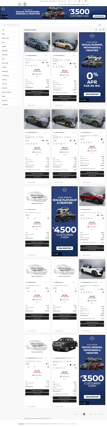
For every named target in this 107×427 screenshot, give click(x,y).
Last (95, 414)
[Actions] (48, 55)
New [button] (62, 4)
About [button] (87, 4)
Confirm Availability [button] (37, 91)
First (76, 414)
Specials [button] (70, 4)
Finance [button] (83, 4)
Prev (81, 414)
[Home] (59, 4)
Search (99, 24)
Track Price (38, 74)
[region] (37, 83)
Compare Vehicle (31, 105)
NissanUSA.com (74, 423)
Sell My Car (37, 94)
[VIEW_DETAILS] (37, 196)
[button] (49, 42)
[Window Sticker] (48, 65)
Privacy (66, 423)
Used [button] (65, 4)
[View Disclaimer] (37, 65)
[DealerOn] (21, 423)
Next (90, 414)
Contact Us (62, 423)
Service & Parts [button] (76, 4)
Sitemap (69, 423)
